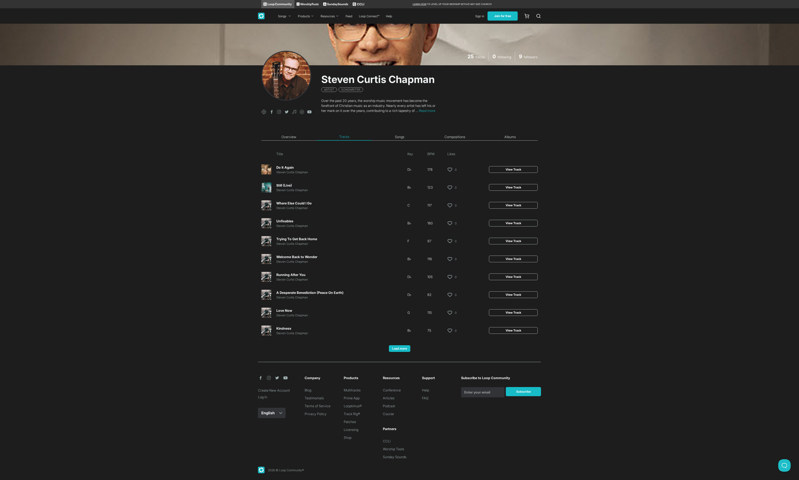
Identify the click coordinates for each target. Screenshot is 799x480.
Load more (399, 348)
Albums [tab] (510, 137)
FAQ (425, 398)
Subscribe (523, 391)
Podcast (389, 406)
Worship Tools (393, 449)
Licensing (351, 430)
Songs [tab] (399, 137)
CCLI (387, 441)
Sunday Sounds (394, 457)
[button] (263, 111)
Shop (347, 437)
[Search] (538, 16)
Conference (392, 390)
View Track (513, 169)
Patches (350, 422)
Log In (262, 397)
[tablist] (399, 137)
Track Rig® (352, 414)
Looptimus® (353, 406)
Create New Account (274, 390)
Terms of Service (317, 406)
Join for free (502, 16)
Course (388, 414)
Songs (282, 16)
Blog (308, 390)
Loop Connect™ (369, 16)
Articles (389, 398)
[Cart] (526, 16)
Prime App (352, 398)
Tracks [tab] (344, 137)
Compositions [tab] (454, 137)
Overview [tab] (289, 137)
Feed (349, 16)
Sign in (479, 16)
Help (389, 16)
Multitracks (352, 390)
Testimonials (314, 398)
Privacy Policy (315, 414)
